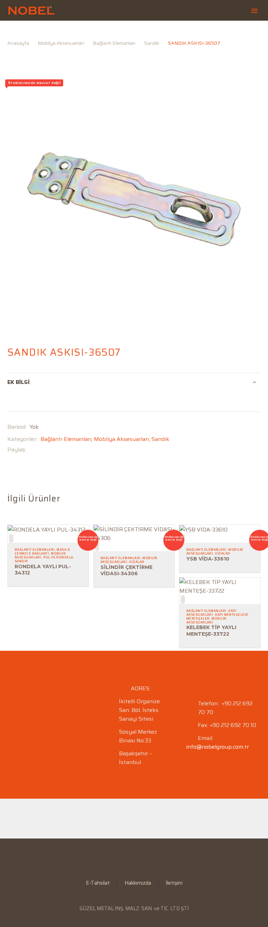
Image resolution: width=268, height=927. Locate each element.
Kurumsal (117, 32)
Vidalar (136, 561)
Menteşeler (198, 618)
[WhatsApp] (147, 858)
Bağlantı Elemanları (65, 439)
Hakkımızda (138, 883)
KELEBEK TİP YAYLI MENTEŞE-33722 (211, 630)
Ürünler (160, 32)
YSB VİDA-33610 (207, 559)
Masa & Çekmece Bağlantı (42, 551)
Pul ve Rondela (58, 557)
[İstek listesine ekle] (11, 538)
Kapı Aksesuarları (211, 612)
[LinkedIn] (129, 858)
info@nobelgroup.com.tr (217, 746)
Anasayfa (72, 32)
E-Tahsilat (203, 32)
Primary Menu (254, 11)
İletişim (174, 883)
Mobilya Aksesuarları (121, 439)
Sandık (160, 439)
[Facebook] (31, 449)
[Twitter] (42, 449)
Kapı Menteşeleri (231, 614)
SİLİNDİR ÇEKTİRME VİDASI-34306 (126, 570)
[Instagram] (138, 858)
